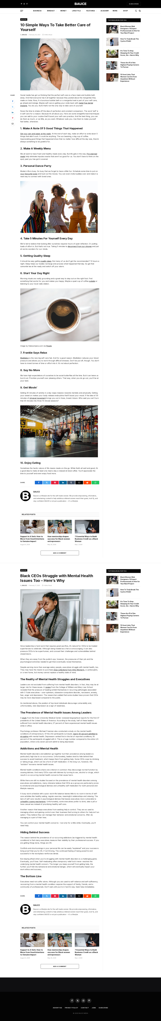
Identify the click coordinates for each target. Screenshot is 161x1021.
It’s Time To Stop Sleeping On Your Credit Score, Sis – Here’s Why (129, 53)
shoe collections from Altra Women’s (69, 670)
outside (92, 281)
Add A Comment (59, 553)
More (115, 11)
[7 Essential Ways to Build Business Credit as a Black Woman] (87, 527)
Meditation (24, 358)
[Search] (139, 10)
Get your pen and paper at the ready (35, 134)
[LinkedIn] (12, 112)
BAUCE (24, 35)
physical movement (38, 398)
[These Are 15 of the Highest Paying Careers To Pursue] (112, 65)
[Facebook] (12, 101)
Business (37, 11)
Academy (105, 11)
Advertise (57, 1008)
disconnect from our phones (80, 246)
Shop (125, 11)
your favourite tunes (28, 174)
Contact (85, 1008)
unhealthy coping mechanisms (33, 801)
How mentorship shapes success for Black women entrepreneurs (59, 538)
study (24, 718)
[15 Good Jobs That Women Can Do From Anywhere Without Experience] (112, 77)
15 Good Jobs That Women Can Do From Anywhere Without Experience (128, 78)
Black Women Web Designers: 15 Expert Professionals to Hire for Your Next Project (130, 29)
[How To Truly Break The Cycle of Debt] (112, 42)
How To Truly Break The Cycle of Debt (129, 40)
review (48, 687)
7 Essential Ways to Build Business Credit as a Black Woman (86, 538)
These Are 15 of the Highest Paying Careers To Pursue (129, 65)
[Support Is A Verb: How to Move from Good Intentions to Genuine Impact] (32, 527)
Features (90, 11)
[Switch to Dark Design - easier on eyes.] (136, 11)
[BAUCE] (80, 3)
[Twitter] (12, 107)
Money (63, 11)
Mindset (51, 11)
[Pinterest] (12, 118)
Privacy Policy (71, 1008)
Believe (23, 19)
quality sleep (46, 261)
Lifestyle (76, 11)
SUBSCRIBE (134, 4)
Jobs (94, 1008)
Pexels (49, 346)
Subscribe (103, 1008)
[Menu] (21, 10)
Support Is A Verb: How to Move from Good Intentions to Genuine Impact (32, 538)
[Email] (12, 123)
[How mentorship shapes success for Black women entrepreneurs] (60, 527)
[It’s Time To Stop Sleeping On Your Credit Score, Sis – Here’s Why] (112, 53)
